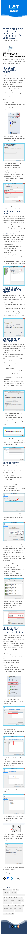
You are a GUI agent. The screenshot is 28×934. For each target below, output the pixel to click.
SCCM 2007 (5, 903)
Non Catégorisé (16, 897)
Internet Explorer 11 (17, 895)
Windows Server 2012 (18, 911)
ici (12, 873)
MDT (4, 897)
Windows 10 (5, 911)
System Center (5, 908)
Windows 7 (15, 908)
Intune (23, 895)
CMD (14, 889)
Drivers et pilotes (6, 892)
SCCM (23, 900)
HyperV (15, 892)
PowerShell (19, 900)
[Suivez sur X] (12, 926)
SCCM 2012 (10, 903)
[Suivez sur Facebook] (10, 926)
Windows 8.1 (21, 908)
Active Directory (6, 889)
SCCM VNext (15, 903)
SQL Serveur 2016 (21, 905)
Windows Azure (11, 911)
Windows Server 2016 (6, 913)
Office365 (5, 900)
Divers (17, 889)
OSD (8, 900)
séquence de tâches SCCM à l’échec (13, 233)
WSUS (13, 913)
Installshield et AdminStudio (8, 895)
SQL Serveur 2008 (6, 905)
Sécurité (11, 908)
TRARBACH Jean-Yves (8, 40)
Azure (11, 889)
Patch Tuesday (13, 900)
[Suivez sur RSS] (18, 926)
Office (22, 897)
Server (20, 903)
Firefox (11, 892)
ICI (13, 75)
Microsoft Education (9, 897)
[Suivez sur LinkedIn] (15, 926)
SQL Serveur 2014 (13, 905)
